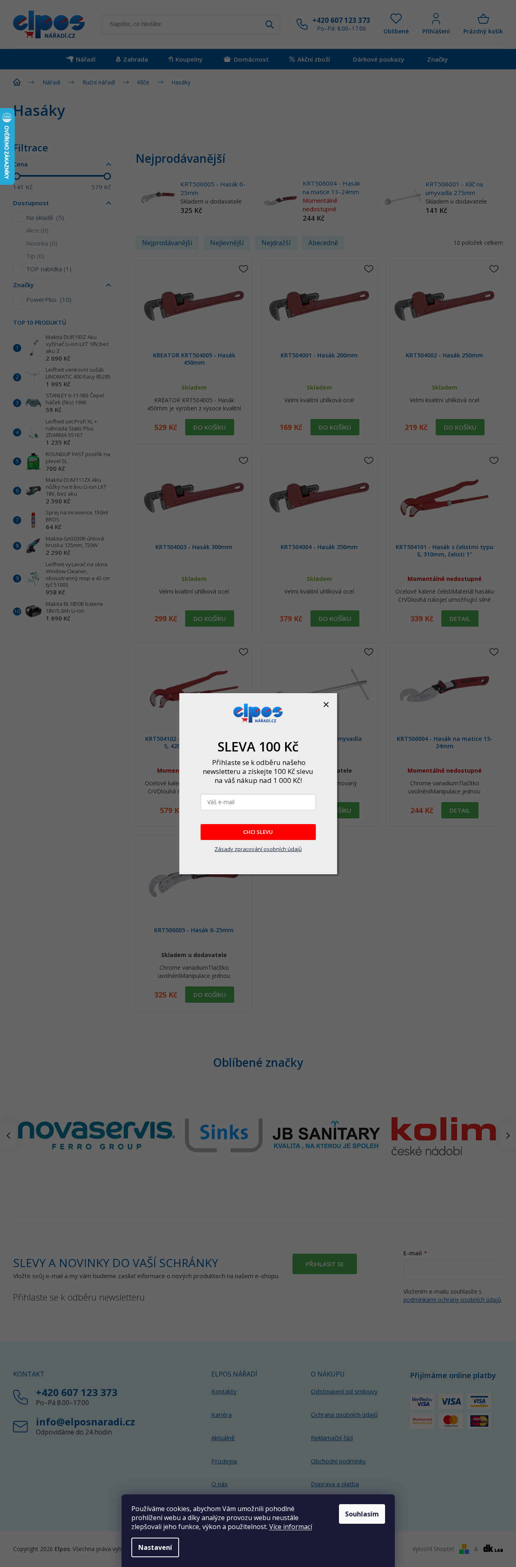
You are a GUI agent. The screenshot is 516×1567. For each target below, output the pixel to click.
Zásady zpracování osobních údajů (258, 849)
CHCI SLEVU (258, 832)
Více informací (290, 1526)
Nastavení (155, 1547)
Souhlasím (362, 1513)
